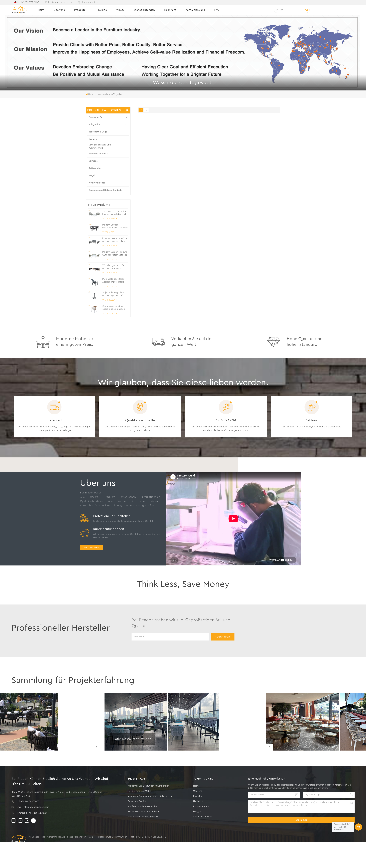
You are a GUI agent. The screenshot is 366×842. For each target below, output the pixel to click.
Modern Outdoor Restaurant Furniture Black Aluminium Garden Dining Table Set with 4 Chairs (115, 226)
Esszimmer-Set (96, 117)
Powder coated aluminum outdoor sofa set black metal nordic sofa (115, 240)
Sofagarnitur (95, 124)
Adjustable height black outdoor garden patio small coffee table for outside (114, 294)
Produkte (79, 10)
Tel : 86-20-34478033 (28, 801)
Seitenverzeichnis (202, 817)
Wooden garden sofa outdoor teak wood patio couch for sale (113, 267)
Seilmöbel (93, 161)
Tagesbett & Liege (98, 132)
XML (91, 837)
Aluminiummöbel (97, 183)
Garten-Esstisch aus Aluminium (143, 817)
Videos (120, 10)
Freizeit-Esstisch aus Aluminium (143, 811)
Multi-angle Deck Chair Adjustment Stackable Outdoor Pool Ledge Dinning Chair (113, 280)
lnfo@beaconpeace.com (60, 2)
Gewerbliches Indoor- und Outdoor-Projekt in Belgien (295, 743)
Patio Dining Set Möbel (140, 791)
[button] (269, 747)
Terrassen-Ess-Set (137, 801)
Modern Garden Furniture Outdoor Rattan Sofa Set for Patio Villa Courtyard (114, 253)
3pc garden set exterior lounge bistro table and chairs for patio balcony (114, 213)
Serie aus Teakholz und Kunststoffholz (100, 146)
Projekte (102, 10)
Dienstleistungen (144, 10)
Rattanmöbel (95, 168)
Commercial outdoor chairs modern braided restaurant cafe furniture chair (114, 308)
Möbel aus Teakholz (98, 154)
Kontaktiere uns (195, 10)
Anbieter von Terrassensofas (142, 806)
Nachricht (170, 10)
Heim (41, 10)
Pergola (92, 175)
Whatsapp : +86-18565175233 (32, 813)
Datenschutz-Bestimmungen (112, 837)
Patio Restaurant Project (132, 739)
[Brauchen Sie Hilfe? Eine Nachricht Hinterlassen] (358, 827)
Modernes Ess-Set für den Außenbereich (148, 786)
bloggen (197, 811)
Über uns (59, 10)
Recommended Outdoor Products (105, 190)
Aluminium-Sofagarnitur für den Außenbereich (151, 796)
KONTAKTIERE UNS (30, 2)
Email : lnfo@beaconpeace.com (33, 807)
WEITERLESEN (108, 219)
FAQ (216, 10)
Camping (93, 139)
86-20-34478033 (90, 2)
